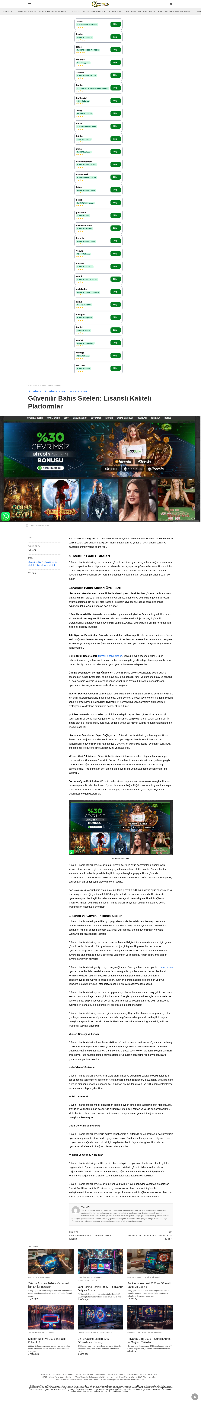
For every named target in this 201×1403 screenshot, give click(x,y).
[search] (171, 4)
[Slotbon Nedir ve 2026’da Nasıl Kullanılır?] (51, 1317)
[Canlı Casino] (100, 4)
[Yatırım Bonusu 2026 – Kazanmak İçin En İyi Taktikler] (51, 1261)
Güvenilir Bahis (35, 391)
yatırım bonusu (43, 1277)
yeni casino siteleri (87, 1280)
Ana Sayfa (7, 11)
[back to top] (194, 1396)
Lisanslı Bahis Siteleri (50, 385)
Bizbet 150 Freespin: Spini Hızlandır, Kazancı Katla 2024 (96, 11)
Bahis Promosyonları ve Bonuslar (53, 11)
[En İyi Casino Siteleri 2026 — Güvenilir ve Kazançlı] (100, 1317)
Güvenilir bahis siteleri (110, 656)
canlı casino (166, 967)
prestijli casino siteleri (90, 1277)
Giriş (115, 24)
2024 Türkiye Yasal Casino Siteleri (140, 11)
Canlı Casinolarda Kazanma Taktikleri (174, 11)
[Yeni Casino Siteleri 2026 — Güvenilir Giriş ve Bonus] (100, 1261)
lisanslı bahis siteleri (46, 565)
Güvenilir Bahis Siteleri (26, 11)
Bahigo (130, 1277)
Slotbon (50, 1332)
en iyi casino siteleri (101, 1332)
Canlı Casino (84, 1332)
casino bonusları (36, 1332)
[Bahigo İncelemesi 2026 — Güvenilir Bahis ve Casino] (150, 1261)
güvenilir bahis (34, 562)
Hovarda (131, 1332)
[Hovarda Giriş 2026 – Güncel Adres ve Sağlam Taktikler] (150, 1317)
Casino (31, 1277)
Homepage (32, 385)
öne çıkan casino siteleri (149, 1332)
